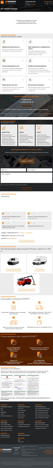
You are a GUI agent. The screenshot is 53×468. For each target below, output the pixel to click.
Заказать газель (39, 270)
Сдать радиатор (21, 416)
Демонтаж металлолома (24, 435)
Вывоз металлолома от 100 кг (42, 426)
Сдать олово (21, 417)
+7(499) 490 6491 (30, 2)
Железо (2, 414)
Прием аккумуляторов (40, 407)
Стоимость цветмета (5, 437)
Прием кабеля (4, 423)
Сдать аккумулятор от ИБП (41, 414)
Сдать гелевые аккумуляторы (41, 410)
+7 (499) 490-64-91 (26, 102)
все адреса (32, 4)
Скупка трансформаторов (6, 416)
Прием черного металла (6, 407)
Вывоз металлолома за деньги (42, 424)
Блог (19, 440)
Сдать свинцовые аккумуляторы (42, 408)
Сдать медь (20, 408)
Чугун (2, 408)
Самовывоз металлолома (40, 428)
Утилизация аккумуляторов (24, 424)
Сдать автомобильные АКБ (41, 412)
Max (47, 3)
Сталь (2, 410)
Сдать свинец (21, 412)
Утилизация (21, 423)
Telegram (45, 3)
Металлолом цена (5, 435)
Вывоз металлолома (40, 423)
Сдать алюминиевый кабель (7, 426)
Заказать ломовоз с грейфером (26, 290)
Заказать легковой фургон (13, 270)
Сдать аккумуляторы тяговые (41, 417)
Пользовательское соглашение (47, 452)
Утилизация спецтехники (23, 426)
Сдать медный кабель (5, 424)
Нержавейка (3, 412)
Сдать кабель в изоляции (6, 428)
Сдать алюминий (21, 410)
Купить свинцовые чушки (6, 430)
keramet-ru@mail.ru (12, 238)
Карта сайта (20, 442)
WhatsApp (30, 232)
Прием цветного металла (24, 407)
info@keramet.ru (48, 450)
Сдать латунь (21, 414)
